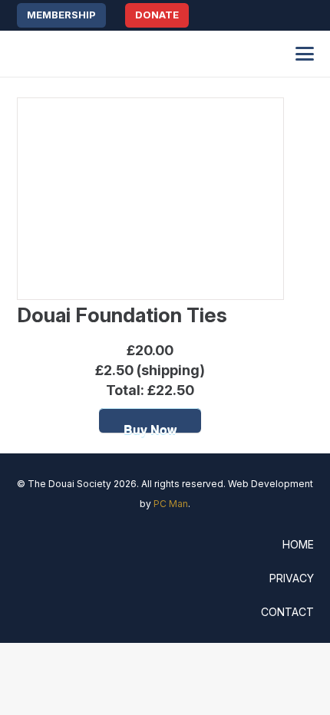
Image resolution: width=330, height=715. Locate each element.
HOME (298, 544)
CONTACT (287, 611)
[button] (272, 15)
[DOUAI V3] (94, 54)
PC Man (170, 503)
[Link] (308, 16)
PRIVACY (291, 578)
